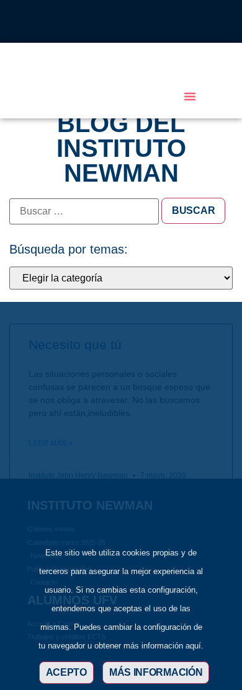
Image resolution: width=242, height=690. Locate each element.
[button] (190, 96)
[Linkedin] (121, 21)
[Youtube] (141, 21)
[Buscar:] (84, 211)
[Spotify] (162, 21)
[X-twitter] (100, 21)
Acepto (66, 672)
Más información (156, 672)
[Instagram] (80, 21)
